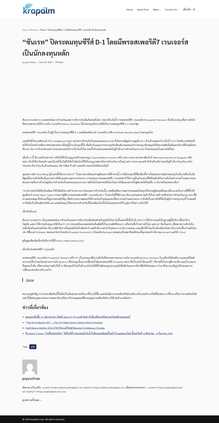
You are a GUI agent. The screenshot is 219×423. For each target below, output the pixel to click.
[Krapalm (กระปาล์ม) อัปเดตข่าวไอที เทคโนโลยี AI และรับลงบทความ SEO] (38, 9)
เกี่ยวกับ (187, 9)
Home (129, 9)
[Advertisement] (109, 88)
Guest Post (143, 9)
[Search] (194, 9)
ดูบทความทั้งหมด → (32, 400)
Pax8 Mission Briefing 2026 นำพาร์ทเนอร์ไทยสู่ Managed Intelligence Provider (65, 327)
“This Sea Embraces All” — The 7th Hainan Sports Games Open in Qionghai (63, 322)
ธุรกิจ (33, 347)
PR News (34, 29)
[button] (160, 9)
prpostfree (30, 62)
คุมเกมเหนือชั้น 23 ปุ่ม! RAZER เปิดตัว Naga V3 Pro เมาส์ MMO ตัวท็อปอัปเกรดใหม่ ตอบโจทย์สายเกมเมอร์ (77, 316)
